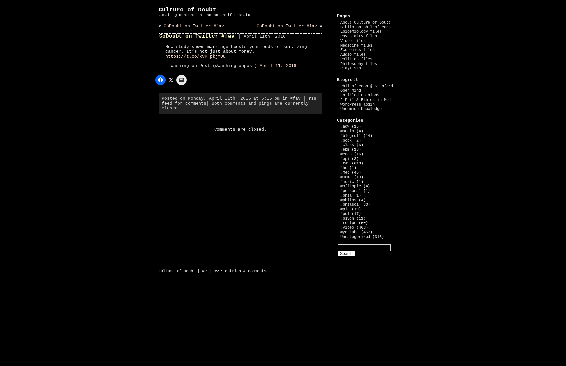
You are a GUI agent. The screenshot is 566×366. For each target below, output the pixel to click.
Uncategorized (355, 237)
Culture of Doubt (187, 10)
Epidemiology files (361, 31)
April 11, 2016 (278, 65)
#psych (347, 218)
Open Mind (350, 90)
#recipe (348, 223)
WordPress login (357, 104)
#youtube (349, 232)
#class (347, 145)
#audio (347, 131)
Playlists (350, 68)
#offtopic (350, 186)
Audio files (353, 54)
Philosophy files (358, 64)
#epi (344, 159)
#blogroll (350, 136)
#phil (346, 195)
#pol (344, 214)
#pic (344, 209)
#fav (295, 98)
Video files (353, 41)
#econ (346, 154)
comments (257, 271)
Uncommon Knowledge (361, 109)
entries (233, 271)
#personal (350, 191)
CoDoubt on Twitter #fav (194, 26)
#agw (344, 127)
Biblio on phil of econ (365, 27)
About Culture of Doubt (365, 22)
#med (344, 172)
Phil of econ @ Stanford (366, 86)
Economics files (357, 50)
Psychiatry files (358, 36)
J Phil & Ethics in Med (365, 100)
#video (347, 227)
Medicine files (356, 45)
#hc (343, 168)
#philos (348, 200)
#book (346, 140)
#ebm (344, 149)
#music (347, 182)
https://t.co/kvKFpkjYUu (195, 56)
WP (204, 271)
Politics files (356, 59)
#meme (346, 177)
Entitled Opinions (359, 95)
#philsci (349, 204)
